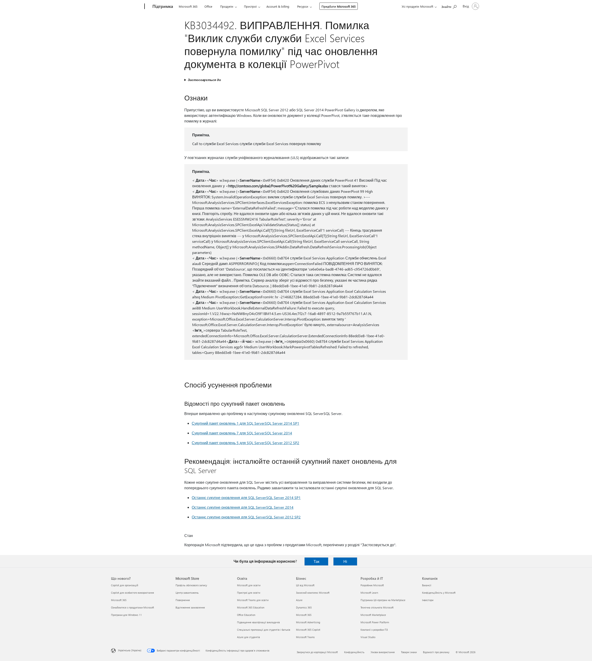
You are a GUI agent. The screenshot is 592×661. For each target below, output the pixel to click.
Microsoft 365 (188, 6)
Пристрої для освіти (248, 592)
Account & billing (277, 6)
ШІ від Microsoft (305, 585)
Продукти (226, 6)
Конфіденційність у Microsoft (439, 592)
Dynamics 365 (304, 607)
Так (316, 561)
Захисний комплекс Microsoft (313, 592)
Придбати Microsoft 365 (338, 6)
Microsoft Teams (305, 637)
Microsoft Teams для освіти (252, 600)
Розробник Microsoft (372, 585)
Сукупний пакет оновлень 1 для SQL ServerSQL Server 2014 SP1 (245, 423)
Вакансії (426, 585)
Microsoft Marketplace (373, 615)
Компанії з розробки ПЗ (374, 629)
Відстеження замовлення (190, 607)
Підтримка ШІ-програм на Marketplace (383, 600)
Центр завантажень (187, 592)
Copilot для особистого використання (132, 592)
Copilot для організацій (124, 585)
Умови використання (383, 652)
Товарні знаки (409, 652)
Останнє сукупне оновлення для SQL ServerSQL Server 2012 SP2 (246, 516)
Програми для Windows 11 (126, 615)
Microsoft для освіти (248, 585)
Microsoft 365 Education (250, 607)
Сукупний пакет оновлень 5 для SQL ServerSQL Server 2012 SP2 (245, 442)
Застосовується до (204, 80)
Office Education (246, 615)
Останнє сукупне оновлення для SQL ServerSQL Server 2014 (242, 507)
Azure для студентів (248, 637)
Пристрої (250, 6)
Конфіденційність (354, 652)
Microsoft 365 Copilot (308, 629)
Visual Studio (368, 637)
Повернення (183, 600)
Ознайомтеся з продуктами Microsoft (132, 607)
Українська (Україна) (129, 650)
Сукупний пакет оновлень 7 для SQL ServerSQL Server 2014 (242, 432)
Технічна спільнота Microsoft (377, 607)
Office (208, 6)
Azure (299, 600)
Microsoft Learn (369, 592)
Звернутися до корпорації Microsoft (317, 652)
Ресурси (302, 6)
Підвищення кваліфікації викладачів (258, 622)
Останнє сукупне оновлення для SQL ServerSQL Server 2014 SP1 (246, 497)
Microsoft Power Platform (375, 622)
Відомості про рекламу (436, 652)
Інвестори (427, 600)
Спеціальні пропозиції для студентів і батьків (263, 629)
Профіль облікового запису (191, 585)
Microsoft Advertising (308, 622)
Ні (345, 561)
